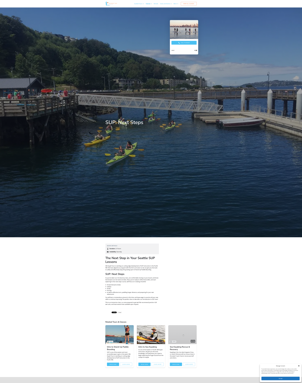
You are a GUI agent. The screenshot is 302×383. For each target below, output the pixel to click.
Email (120, 312)
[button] (299, 366)
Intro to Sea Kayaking (147, 347)
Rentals (156, 4)
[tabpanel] (184, 29)
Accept (280, 378)
